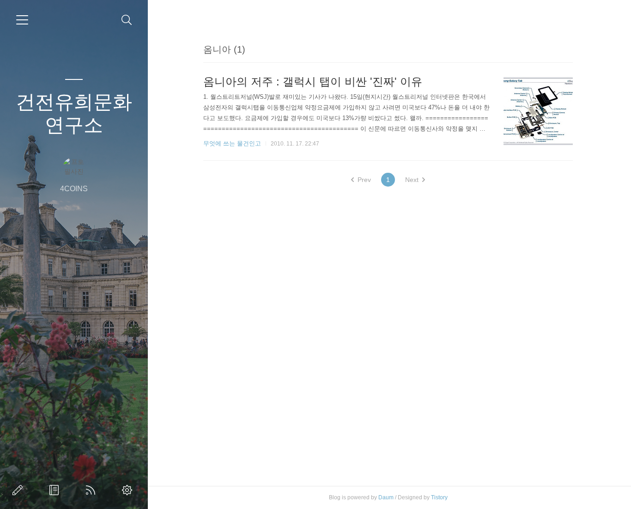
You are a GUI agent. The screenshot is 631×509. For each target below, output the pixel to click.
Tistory (439, 497)
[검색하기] (126, 20)
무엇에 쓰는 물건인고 (232, 143)
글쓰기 (19, 490)
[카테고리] (22, 20)
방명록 (56, 490)
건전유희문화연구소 (74, 113)
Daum (386, 497)
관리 (129, 490)
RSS (92, 490)
